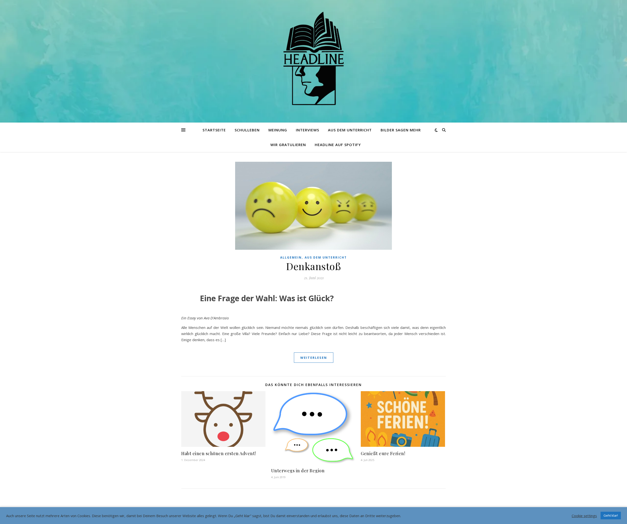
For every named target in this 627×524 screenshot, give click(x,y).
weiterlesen (313, 357)
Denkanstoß (313, 266)
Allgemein (291, 257)
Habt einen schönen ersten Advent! (218, 453)
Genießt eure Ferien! (383, 453)
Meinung (277, 129)
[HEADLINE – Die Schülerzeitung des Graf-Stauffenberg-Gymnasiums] (313, 58)
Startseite (214, 129)
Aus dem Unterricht (350, 129)
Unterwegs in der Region (298, 471)
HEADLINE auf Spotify (338, 144)
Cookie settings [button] (584, 515)
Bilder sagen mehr (401, 129)
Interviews (307, 129)
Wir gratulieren (288, 144)
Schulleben (247, 129)
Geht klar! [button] (610, 515)
